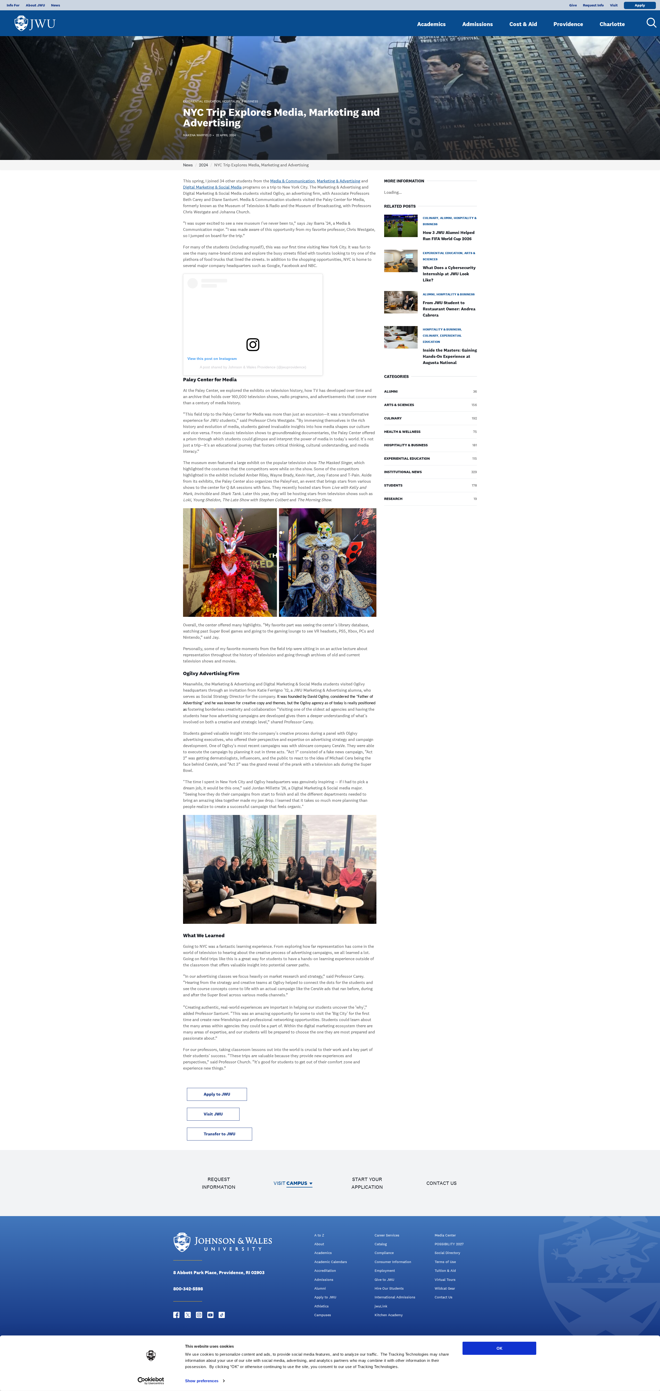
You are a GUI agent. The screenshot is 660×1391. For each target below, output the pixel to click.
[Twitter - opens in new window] (188, 1315)
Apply (640, 5)
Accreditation (325, 1270)
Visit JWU (213, 1114)
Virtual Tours (445, 1279)
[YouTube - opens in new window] (210, 1315)
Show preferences (201, 1381)
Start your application (367, 1183)
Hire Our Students (389, 1288)
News (55, 5)
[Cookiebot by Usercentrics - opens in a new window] (151, 1381)
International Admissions (395, 1297)
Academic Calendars (330, 1261)
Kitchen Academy (389, 1315)
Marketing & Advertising (338, 181)
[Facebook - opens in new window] (176, 1315)
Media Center (445, 1235)
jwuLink (381, 1306)
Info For (13, 5)
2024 (203, 165)
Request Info (593, 5)
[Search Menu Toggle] (649, 23)
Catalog (381, 1244)
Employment (385, 1270)
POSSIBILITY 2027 (449, 1244)
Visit (614, 5)
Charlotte (612, 24)
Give (573, 5)
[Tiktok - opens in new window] (222, 1315)
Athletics (321, 1306)
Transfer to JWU (219, 1134)
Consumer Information (393, 1261)
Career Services (387, 1235)
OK (499, 1348)
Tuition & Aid (445, 1270)
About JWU (35, 5)
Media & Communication (292, 181)
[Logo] (35, 20)
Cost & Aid (523, 24)
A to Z (319, 1235)
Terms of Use (445, 1261)
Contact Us (443, 1297)
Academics (431, 24)
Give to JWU (384, 1279)
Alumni (320, 1288)
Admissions (477, 24)
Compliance (384, 1252)
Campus (296, 1183)
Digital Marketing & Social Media (212, 187)
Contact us (441, 1183)
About (319, 1244)
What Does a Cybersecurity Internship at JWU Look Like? (449, 274)
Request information (218, 1183)
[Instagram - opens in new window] (199, 1315)
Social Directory (447, 1252)
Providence (568, 24)
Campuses (322, 1315)
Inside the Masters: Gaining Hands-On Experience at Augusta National (450, 356)
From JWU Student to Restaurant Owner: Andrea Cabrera (449, 309)
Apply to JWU (217, 1094)
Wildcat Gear (445, 1288)
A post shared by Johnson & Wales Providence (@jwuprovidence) (253, 367)
